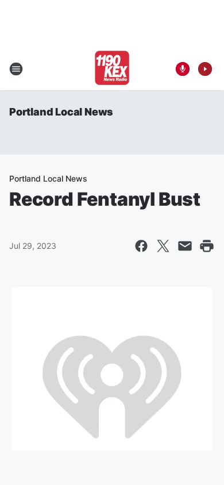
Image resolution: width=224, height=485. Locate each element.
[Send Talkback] (183, 69)
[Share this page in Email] (185, 246)
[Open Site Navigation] (16, 69)
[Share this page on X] (163, 246)
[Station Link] (112, 69)
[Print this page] (207, 246)
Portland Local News (61, 112)
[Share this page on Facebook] (141, 246)
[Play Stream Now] (205, 69)
